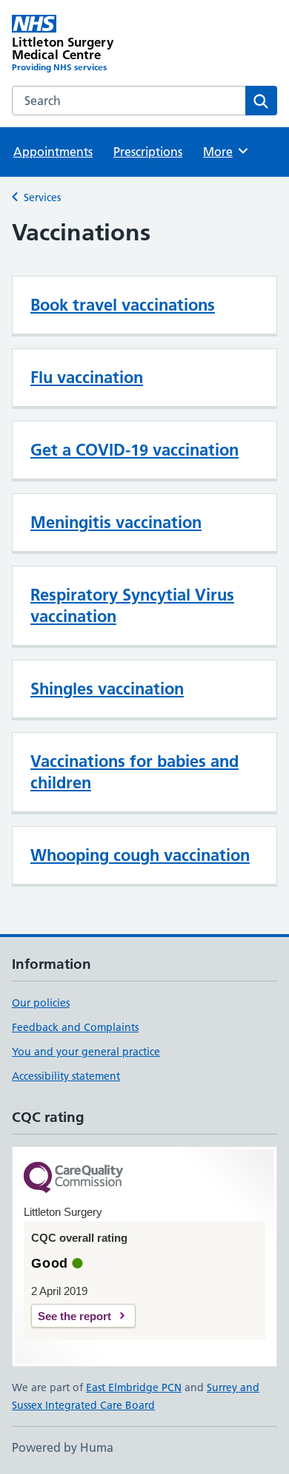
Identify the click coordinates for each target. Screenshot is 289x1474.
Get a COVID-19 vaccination (134, 449)
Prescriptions (147, 151)
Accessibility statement (66, 1076)
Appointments (53, 151)
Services (42, 197)
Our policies (41, 1003)
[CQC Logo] (73, 1178)
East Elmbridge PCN (134, 1387)
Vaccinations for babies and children (134, 772)
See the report (74, 1316)
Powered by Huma (62, 1447)
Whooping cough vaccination (140, 855)
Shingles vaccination (107, 688)
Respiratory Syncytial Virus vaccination (132, 605)
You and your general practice (86, 1051)
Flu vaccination (86, 377)
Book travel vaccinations (122, 304)
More (224, 151)
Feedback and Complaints (75, 1027)
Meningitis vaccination (116, 522)
